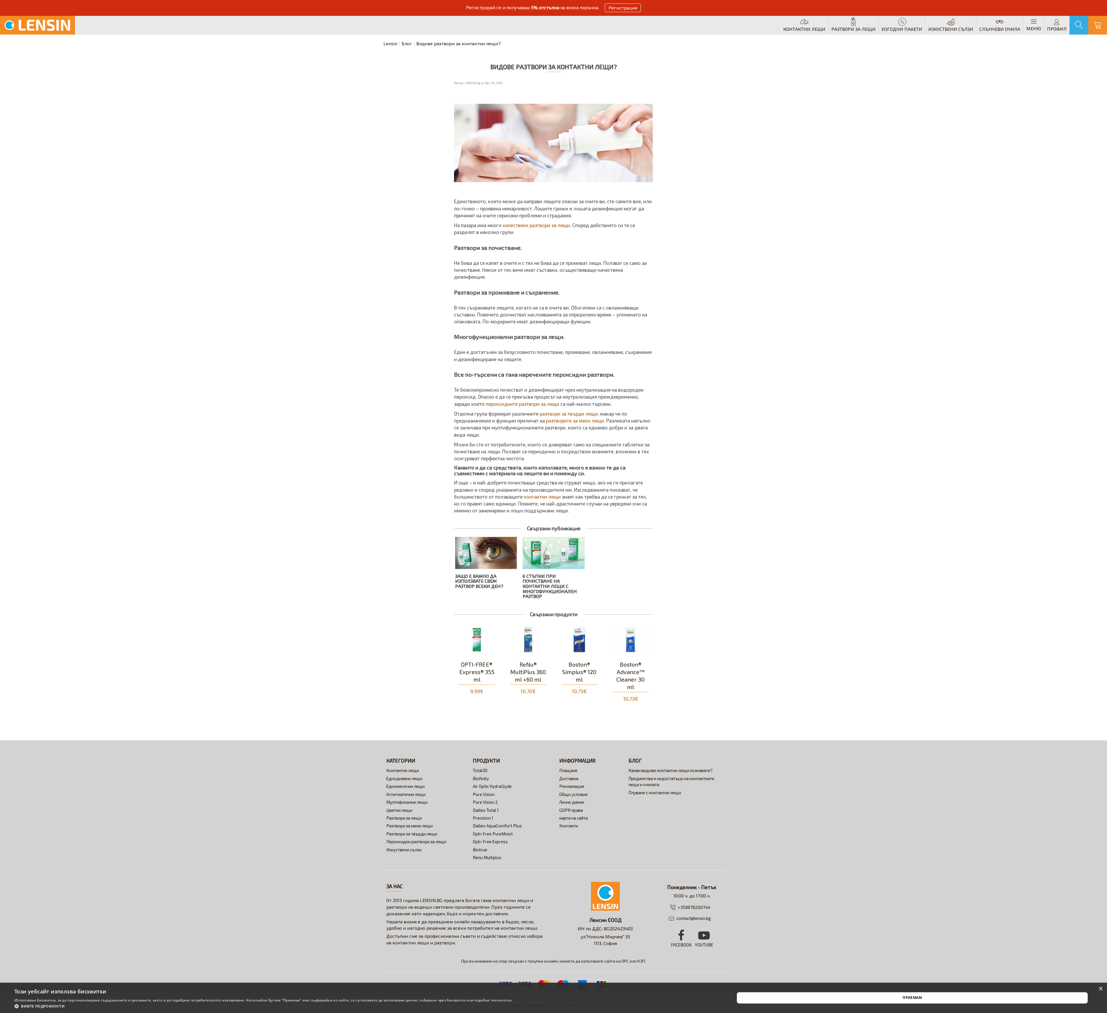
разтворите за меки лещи (575, 420)
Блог (407, 43)
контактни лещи (542, 496)
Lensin (390, 43)
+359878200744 (694, 907)
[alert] (553, 998)
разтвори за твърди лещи (568, 413)
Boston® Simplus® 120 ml (528, 672)
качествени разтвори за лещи (536, 225)
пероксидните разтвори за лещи (522, 404)
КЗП (641, 961)
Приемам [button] (912, 997)
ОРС (625, 961)
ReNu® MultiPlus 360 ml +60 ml (477, 672)
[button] (263, 1006)
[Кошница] (1097, 25)
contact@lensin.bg (693, 918)
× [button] (1100, 989)
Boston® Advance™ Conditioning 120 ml (630, 675)
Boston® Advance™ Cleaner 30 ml (579, 675)
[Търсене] (1079, 25)
